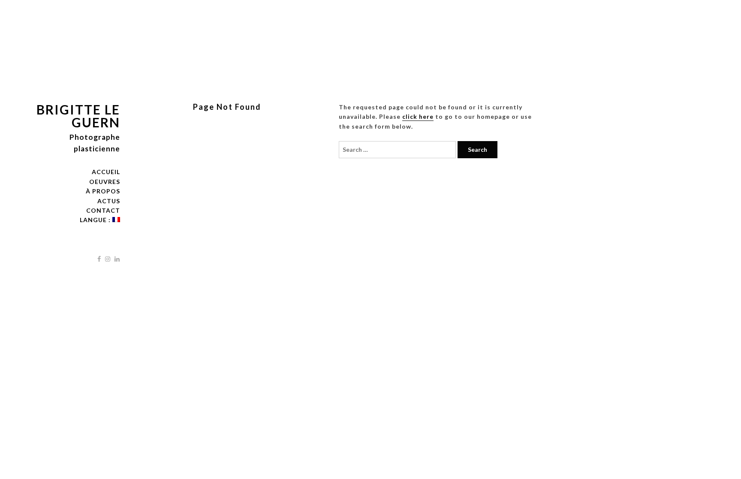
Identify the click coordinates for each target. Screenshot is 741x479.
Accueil (106, 171)
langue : (96, 219)
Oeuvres (104, 181)
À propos (103, 191)
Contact (103, 210)
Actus (108, 201)
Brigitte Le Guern (78, 116)
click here (418, 116)
